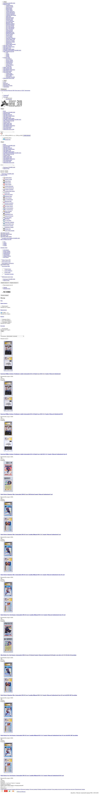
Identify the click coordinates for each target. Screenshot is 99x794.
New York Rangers (10, 28)
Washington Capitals (10, 41)
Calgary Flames (9, 10)
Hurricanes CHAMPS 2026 (9, 3)
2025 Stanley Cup (7, 47)
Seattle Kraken (9, 35)
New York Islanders (10, 27)
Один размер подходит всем (58, 789)
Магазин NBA (6, 84)
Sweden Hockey (9, 61)
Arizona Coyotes (9, 6)
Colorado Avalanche (10, 14)
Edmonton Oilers (9, 18)
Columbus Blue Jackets (11, 15)
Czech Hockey (9, 63)
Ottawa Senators (9, 29)
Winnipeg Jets (9, 43)
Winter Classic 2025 (7, 67)
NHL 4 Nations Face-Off (8, 51)
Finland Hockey (9, 62)
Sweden (7, 56)
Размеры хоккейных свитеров (44, 789)
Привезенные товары (80, 789)
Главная (5, 287)
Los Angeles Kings (10, 21)
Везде (4, 111)
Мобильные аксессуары (8, 78)
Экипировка (6, 86)
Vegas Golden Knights (11, 44)
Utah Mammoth (9, 31)
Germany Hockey (10, 64)
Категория (3, 325)
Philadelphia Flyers (10, 32)
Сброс (2, 331)
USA (7, 52)
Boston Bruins (9, 7)
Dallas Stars (8, 16)
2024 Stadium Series (7, 71)
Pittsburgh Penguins (10, 33)
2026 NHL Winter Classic (8, 49)
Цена (2, 300)
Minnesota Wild (9, 22)
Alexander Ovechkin (10, 77)
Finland (7, 55)
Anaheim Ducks (9, 5)
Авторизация (9, 98)
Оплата (5, 789)
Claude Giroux (9, 73)
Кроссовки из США (7, 85)
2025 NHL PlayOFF (7, 45)
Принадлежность (4, 303)
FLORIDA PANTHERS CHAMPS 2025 (12, 50)
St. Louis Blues (9, 37)
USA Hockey (9, 58)
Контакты (5, 83)
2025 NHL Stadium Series (8, 46)
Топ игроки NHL (7, 72)
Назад (5, 1)
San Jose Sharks (9, 34)
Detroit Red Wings (10, 17)
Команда (2, 316)
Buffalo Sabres (9, 9)
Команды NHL (6, 4)
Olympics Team (6, 57)
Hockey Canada (9, 60)
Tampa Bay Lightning (10, 38)
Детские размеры (33, 789)
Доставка (9, 789)
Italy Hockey (8, 66)
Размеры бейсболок (16, 789)
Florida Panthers (9, 20)
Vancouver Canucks (10, 40)
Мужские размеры (25, 789)
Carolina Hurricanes (10, 11)
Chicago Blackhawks (10, 12)
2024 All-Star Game (7, 68)
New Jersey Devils (10, 26)
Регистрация (9, 99)
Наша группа (6, 168)
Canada (7, 54)
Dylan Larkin (9, 75)
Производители (4, 309)
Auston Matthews (9, 74)
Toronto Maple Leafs (10, 39)
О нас (4, 81)
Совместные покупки (70, 789)
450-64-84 (26, 135)
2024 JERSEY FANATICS (9, 69)
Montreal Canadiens (10, 23)
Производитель (6, 288)
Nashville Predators (10, 24)
